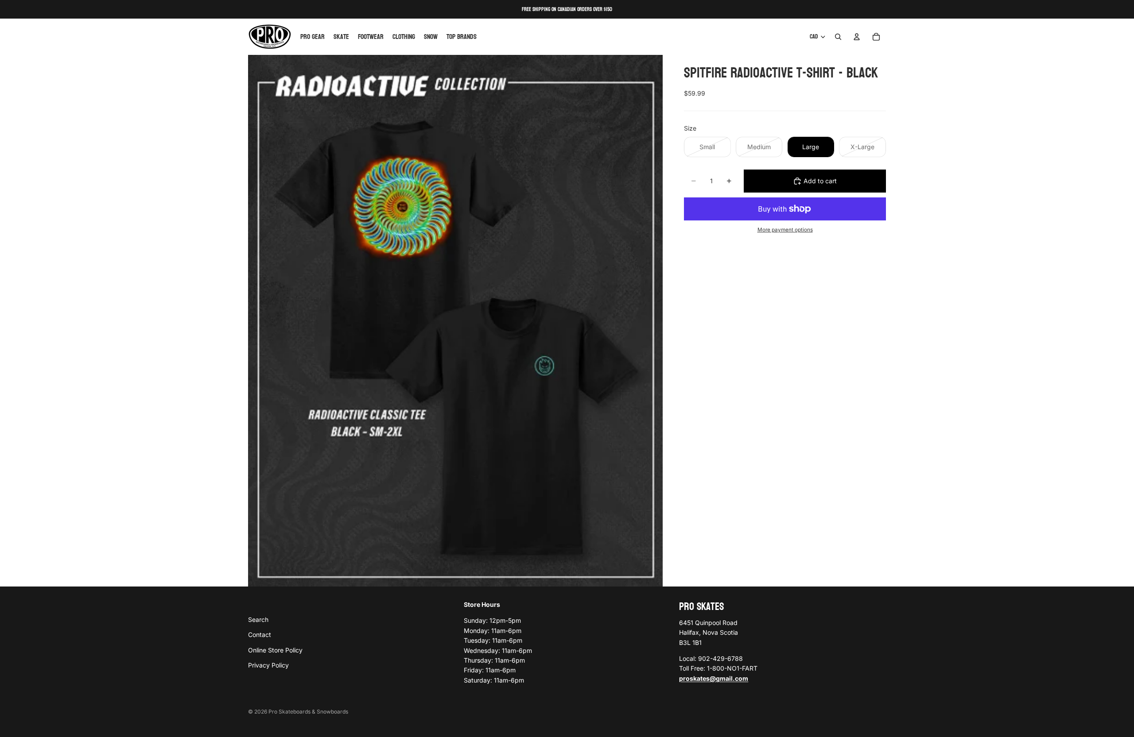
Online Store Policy (275, 649)
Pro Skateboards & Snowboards (308, 711)
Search (258, 619)
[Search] (838, 36)
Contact (259, 634)
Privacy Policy (268, 665)
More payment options (785, 230)
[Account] (856, 36)
